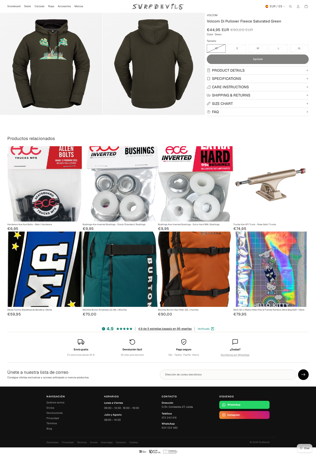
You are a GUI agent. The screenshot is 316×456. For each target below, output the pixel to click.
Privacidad (52, 418)
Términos (51, 423)
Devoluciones (54, 413)
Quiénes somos (55, 402)
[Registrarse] (303, 374)
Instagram (233, 415)
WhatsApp (233, 404)
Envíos (50, 407)
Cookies (133, 442)
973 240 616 (169, 417)
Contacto (121, 442)
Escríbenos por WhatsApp (235, 354)
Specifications (226, 78)
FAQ (215, 111)
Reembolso (52, 442)
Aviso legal (106, 442)
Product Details (228, 70)
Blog (49, 428)
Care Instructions (230, 87)
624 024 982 (170, 427)
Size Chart (222, 103)
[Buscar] (290, 6)
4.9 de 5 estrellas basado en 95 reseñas (165, 329)
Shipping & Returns (231, 95)
